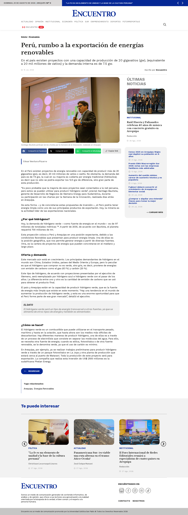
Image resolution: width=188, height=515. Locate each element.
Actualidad (27, 21)
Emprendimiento (99, 21)
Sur (87, 21)
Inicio (24, 37)
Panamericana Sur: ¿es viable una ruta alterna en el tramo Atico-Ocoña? (92, 455)
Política (78, 21)
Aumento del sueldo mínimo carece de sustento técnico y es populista (145, 177)
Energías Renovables (44, 388)
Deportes (115, 21)
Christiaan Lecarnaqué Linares (42, 464)
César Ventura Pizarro (35, 161)
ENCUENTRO (34, 27)
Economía (67, 21)
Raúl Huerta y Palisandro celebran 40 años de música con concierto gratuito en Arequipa (144, 127)
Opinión (39, 21)
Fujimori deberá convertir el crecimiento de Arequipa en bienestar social (143, 189)
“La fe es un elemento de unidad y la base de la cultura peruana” (99, 3)
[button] (178, 3)
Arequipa (28, 388)
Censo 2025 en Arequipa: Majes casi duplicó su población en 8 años (145, 154)
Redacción (132, 136)
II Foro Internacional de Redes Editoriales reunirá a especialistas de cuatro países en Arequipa (139, 457)
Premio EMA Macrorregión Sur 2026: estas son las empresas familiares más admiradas (144, 165)
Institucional (52, 21)
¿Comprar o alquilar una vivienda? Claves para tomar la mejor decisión (146, 200)
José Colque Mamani (83, 464)
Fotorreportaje (131, 21)
